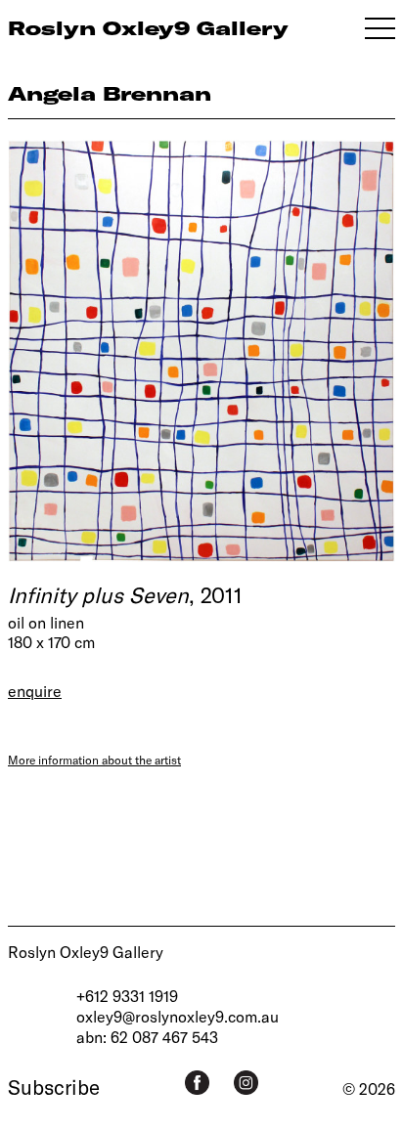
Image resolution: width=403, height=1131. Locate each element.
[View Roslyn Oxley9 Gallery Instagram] (246, 1082)
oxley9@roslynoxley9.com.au (177, 1016)
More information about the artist (94, 759)
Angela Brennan (109, 93)
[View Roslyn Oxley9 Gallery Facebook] (197, 1082)
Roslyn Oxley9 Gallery (85, 951)
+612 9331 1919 (127, 995)
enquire (35, 690)
